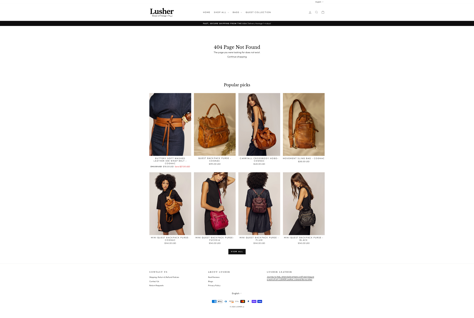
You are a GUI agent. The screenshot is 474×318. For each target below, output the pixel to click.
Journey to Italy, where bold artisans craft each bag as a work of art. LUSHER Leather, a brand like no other (290, 277)
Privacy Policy (214, 285)
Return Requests (156, 285)
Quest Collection (258, 12)
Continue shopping (237, 56)
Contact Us (154, 281)
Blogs (210, 281)
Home (206, 12)
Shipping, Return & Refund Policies (164, 277)
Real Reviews (213, 277)
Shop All (220, 12)
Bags (236, 12)
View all (237, 251)
